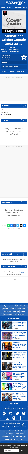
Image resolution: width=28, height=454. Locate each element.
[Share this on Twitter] (17, 225)
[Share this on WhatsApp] (8, 225)
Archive (22, 311)
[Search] (25, 2)
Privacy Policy (21, 308)
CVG (18, 439)
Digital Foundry (19, 434)
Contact (13, 308)
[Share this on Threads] (21, 225)
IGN (13, 436)
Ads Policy (16, 311)
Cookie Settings (8, 314)
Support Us (6, 308)
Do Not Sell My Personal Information (17, 426)
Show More (13, 403)
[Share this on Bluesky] (11, 225)
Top (5, 306)
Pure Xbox (21, 431)
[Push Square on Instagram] (7, 418)
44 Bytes (19, 425)
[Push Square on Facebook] (20, 418)
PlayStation (12, 47)
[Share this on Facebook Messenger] (24, 225)
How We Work (21, 306)
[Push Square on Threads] (14, 418)
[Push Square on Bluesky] (24, 414)
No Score (4, 62)
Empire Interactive (14, 49)
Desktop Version (19, 314)
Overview (4, 71)
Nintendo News (6, 436)
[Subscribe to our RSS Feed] (4, 414)
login (22, 272)
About (9, 306)
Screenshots (20, 71)
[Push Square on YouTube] (11, 414)
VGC (25, 436)
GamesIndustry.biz (10, 439)
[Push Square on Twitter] (17, 414)
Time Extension (9, 434)
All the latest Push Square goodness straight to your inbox (14, 446)
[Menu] (2, 2)
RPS (22, 439)
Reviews (12, 71)
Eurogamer (19, 436)
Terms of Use (7, 311)
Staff (14, 306)
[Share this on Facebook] (14, 225)
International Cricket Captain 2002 (14, 39)
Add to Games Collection (11, 66)
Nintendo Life (12, 431)
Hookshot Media (12, 423)
